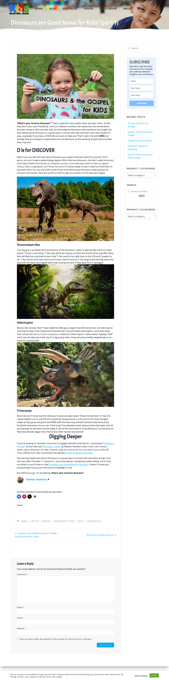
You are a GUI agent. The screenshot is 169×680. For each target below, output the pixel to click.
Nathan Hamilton (36, 479)
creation (35, 521)
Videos (88, 8)
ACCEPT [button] (154, 675)
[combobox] (141, 174)
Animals (24, 521)
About (127, 8)
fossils (81, 521)
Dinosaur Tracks (51, 446)
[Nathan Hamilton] (20, 482)
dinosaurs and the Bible (64, 521)
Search (141, 196)
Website (21, 628)
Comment (22, 574)
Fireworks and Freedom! (139, 140)
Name (20, 607)
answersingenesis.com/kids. (79, 452)
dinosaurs (46, 521)
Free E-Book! (108, 8)
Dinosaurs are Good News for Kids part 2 (69, 464)
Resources (70, 8)
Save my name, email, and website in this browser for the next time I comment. (56, 639)
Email (20, 618)
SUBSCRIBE (141, 103)
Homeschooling (94, 521)
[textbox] (141, 175)
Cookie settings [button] (141, 675)
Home (39, 8)
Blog (52, 8)
